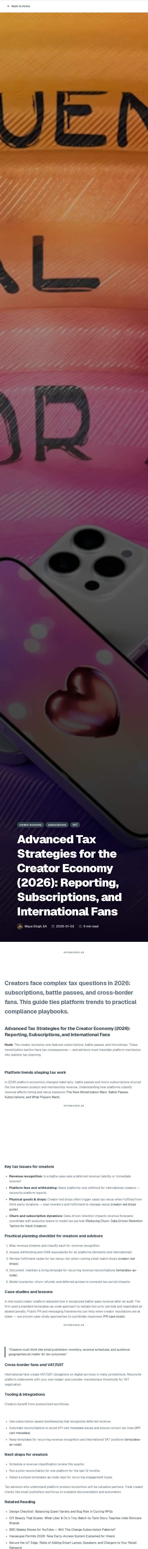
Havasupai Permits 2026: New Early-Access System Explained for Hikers (62, 1536)
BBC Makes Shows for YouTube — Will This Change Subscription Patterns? (62, 1530)
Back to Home (21, 6)
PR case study (114, 1316)
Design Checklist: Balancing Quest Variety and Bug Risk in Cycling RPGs (61, 1512)
